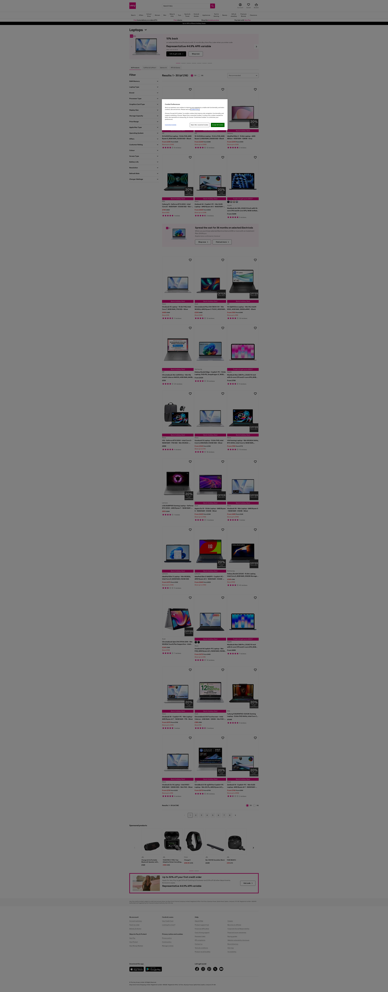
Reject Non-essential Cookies (199, 125)
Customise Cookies (170, 125)
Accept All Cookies (217, 125)
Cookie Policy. (195, 109)
